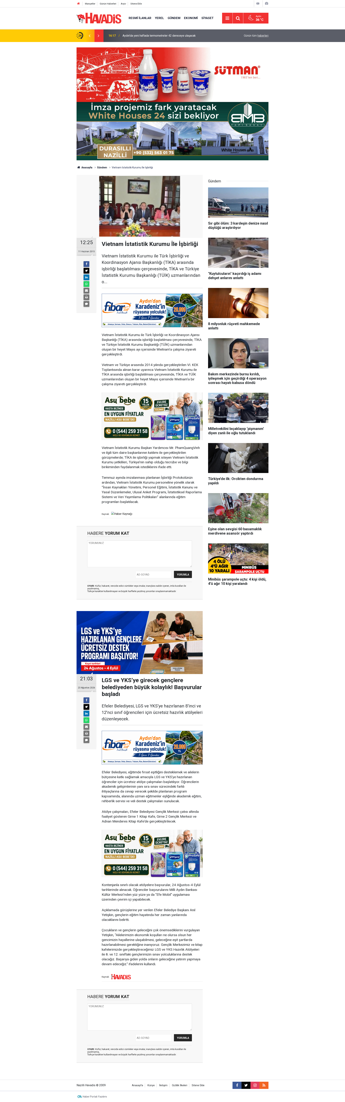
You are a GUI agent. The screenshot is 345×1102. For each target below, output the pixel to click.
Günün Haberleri (108, 3)
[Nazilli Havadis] (99, 18)
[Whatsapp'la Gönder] (86, 284)
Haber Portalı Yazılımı (95, 1096)
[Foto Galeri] (266, 3)
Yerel (159, 18)
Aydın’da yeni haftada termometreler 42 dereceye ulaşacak (159, 35)
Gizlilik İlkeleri (179, 1085)
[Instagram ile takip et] (254, 1085)
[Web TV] (258, 3)
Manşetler (90, 3)
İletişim (163, 1085)
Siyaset (207, 18)
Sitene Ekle (136, 3)
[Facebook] (86, 264)
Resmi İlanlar (140, 18)
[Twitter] (86, 271)
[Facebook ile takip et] (237, 1085)
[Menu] (227, 18)
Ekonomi (191, 18)
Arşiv (123, 3)
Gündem (174, 18)
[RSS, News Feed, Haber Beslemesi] (263, 1085)
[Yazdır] (86, 297)
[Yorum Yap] (86, 304)
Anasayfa (86, 167)
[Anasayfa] (78, 3)
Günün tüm (256, 35)
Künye (151, 1085)
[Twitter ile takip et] (246, 1085)
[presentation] (89, 36)
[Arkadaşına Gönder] (86, 290)
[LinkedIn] (86, 277)
